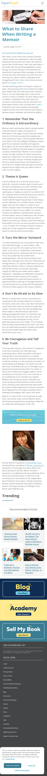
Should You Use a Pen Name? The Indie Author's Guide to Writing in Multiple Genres (33, 539)
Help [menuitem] (4, 720)
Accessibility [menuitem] (7, 680)
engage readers (16, 82)
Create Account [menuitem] (8, 668)
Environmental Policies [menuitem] (10, 728)
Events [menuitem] (5, 704)
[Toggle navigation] (42, 3)
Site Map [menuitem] (6, 724)
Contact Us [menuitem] (6, 716)
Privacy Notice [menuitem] (8, 672)
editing (25, 89)
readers (39, 104)
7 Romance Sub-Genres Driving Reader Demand (10, 536)
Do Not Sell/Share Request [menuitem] (12, 684)
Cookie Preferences (22, 770)
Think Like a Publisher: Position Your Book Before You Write (12, 569)
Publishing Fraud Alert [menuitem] (10, 688)
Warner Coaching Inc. (35, 465)
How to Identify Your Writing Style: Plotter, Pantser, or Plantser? (33, 569)
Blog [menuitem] (4, 692)
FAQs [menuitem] (5, 712)
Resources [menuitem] (6, 696)
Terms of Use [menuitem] (7, 676)
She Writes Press (35, 463)
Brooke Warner (11, 53)
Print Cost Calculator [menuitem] (10, 700)
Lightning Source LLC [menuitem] (10, 732)
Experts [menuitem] (5, 708)
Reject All (31, 765)
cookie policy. (10, 759)
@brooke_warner (25, 53)
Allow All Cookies (12, 765)
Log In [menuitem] (5, 664)
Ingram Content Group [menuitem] (10, 736)
